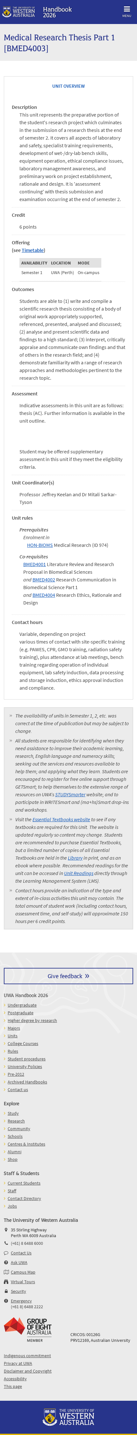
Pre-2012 (16, 1074)
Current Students (24, 1183)
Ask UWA (19, 1262)
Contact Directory (24, 1198)
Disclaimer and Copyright (28, 1371)
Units (13, 1036)
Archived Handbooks (27, 1082)
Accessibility (15, 1379)
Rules (13, 1051)
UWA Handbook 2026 (26, 995)
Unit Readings (78, 873)
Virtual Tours (23, 1282)
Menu (126, 15)
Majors (14, 1028)
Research (16, 1121)
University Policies (25, 1066)
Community (19, 1128)
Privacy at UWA (18, 1363)
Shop (13, 1159)
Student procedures (27, 1059)
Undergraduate (22, 1005)
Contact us (18, 1089)
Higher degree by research (32, 1020)
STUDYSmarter (70, 794)
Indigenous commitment (27, 1355)
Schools (15, 1136)
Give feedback (65, 975)
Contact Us (21, 1253)
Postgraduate (20, 1013)
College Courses (23, 1043)
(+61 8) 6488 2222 (27, 1306)
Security (18, 1291)
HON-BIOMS (40, 545)
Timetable (33, 250)
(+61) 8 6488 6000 (27, 1243)
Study (13, 1113)
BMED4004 (43, 595)
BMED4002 (43, 579)
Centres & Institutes (26, 1144)
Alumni (14, 1152)
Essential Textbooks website (61, 819)
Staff (12, 1191)
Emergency (21, 1301)
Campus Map (23, 1272)
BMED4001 (34, 564)
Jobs (12, 1206)
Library (75, 858)
